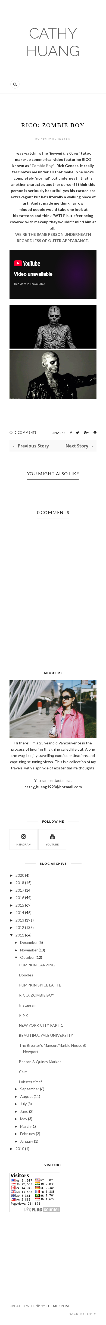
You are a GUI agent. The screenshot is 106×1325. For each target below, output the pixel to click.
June (24, 1111)
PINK (23, 1015)
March (25, 1126)
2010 (19, 1148)
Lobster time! (30, 1081)
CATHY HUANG (53, 42)
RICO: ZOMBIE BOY (36, 995)
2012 (19, 927)
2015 (19, 905)
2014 (19, 912)
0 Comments (26, 432)
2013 (19, 920)
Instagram (27, 1005)
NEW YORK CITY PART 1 (41, 1025)
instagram (23, 844)
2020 (19, 875)
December (29, 942)
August (26, 1096)
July (23, 1103)
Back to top (81, 1314)
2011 (19, 935)
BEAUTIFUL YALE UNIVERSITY (46, 1035)
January (26, 1141)
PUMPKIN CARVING (37, 965)
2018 (19, 882)
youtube (52, 844)
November (29, 950)
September (29, 1088)
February (27, 1133)
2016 (19, 897)
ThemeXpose (58, 1306)
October (27, 957)
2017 (19, 890)
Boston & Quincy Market (40, 1061)
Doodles (26, 975)
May (23, 1118)
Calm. (23, 1071)
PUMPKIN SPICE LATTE (40, 985)
